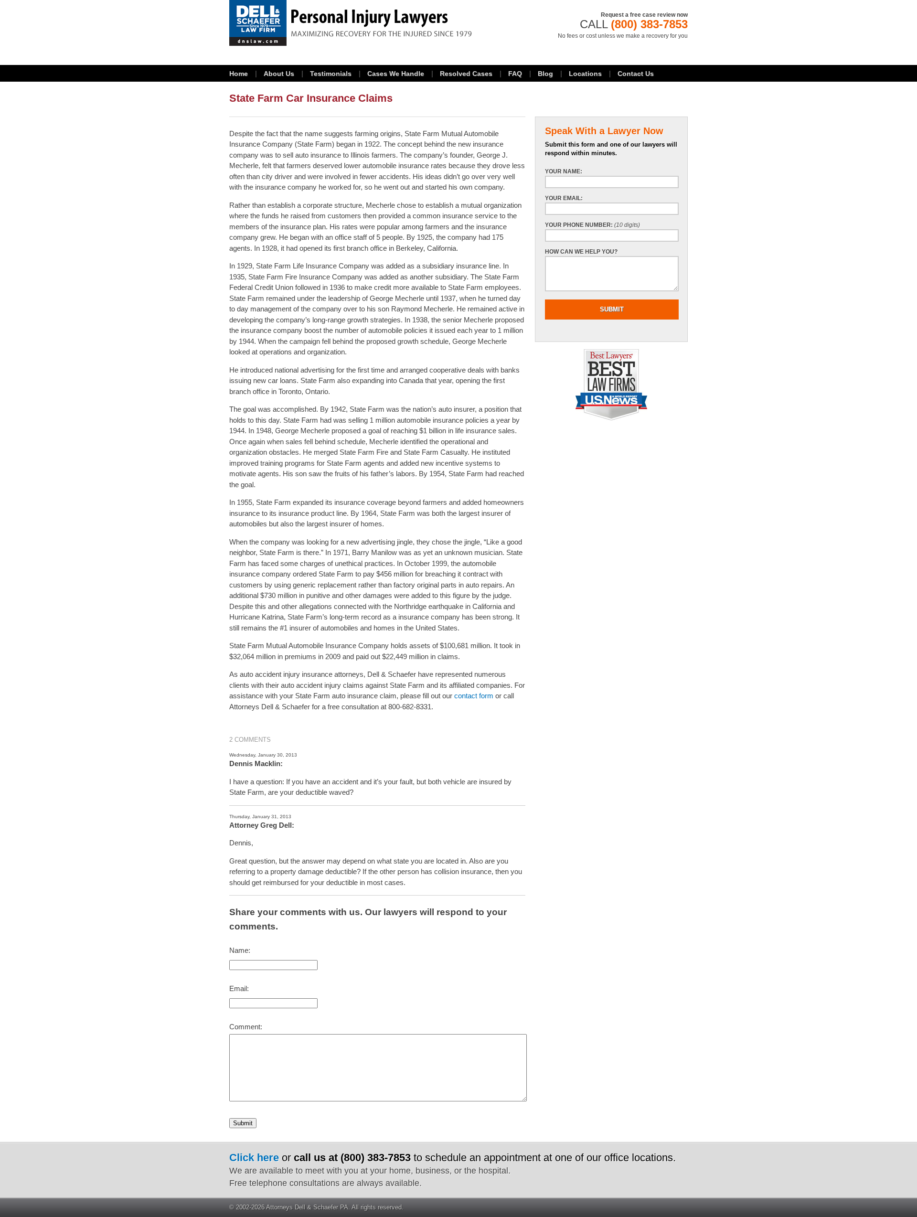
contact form (473, 696)
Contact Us (636, 73)
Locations (585, 73)
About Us (279, 73)
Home (238, 73)
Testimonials (331, 73)
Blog (545, 73)
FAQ (515, 73)
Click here (254, 1158)
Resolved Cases (466, 73)
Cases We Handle (395, 73)
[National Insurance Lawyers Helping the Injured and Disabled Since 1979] (377, 23)
